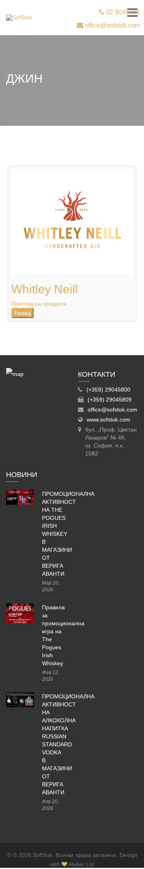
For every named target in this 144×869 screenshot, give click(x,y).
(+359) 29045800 (108, 389)
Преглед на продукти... (41, 303)
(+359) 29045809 (110, 399)
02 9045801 (122, 12)
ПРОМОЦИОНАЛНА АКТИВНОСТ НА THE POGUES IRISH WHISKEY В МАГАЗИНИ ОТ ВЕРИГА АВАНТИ (53, 534)
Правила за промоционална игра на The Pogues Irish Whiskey (53, 635)
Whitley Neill (44, 289)
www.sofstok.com (108, 419)
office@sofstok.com (111, 25)
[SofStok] (19, 17)
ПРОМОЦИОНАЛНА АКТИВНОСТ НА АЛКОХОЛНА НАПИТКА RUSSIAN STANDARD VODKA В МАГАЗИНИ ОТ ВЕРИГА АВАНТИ (53, 744)
